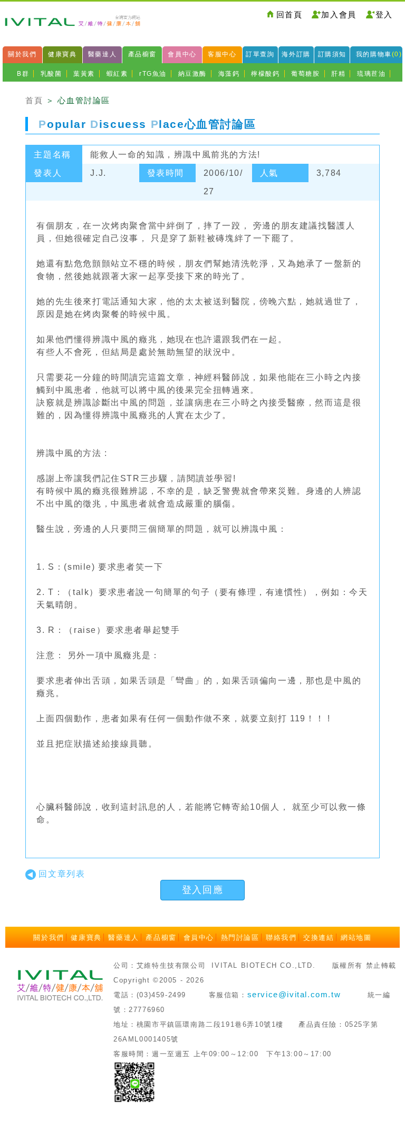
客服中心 (222, 54)
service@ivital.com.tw (294, 994)
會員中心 (182, 54)
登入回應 (202, 890)
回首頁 (289, 14)
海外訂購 (296, 54)
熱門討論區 (240, 937)
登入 (384, 14)
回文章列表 (61, 873)
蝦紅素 (117, 73)
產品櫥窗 (142, 54)
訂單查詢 (260, 54)
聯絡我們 (281, 937)
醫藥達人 (102, 54)
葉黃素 (84, 73)
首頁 (34, 100)
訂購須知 (332, 54)
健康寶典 (62, 54)
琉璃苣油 (371, 73)
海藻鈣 (229, 73)
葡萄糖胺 (305, 73)
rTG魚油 (153, 73)
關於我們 (22, 54)
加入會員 (338, 14)
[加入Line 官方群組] (134, 1081)
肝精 (338, 73)
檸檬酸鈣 (265, 73)
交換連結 (318, 937)
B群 (23, 73)
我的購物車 (379, 54)
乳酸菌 (51, 73)
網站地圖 (356, 937)
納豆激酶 (192, 73)
